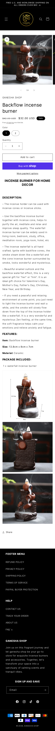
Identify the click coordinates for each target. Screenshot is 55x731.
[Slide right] (34, 90)
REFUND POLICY (15, 562)
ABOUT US (11, 622)
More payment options (27, 173)
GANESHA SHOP (31, 726)
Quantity (6, 140)
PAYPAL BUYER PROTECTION (22, 589)
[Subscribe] (45, 690)
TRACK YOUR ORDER (17, 616)
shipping (10, 123)
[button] (6, 19)
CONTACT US (13, 609)
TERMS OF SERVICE (17, 582)
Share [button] (9, 532)
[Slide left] (21, 90)
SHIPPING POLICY (16, 575)
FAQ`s (9, 629)
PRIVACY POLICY (15, 569)
